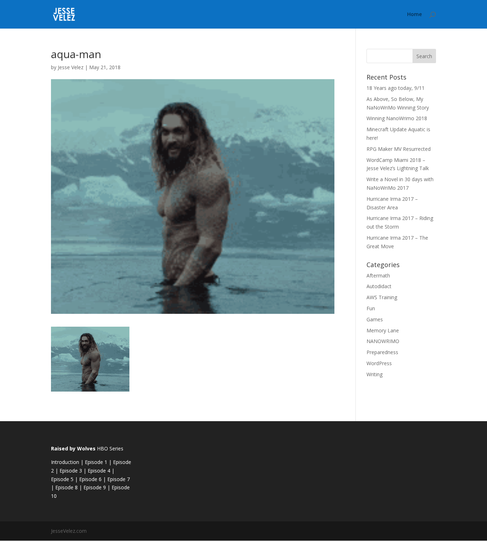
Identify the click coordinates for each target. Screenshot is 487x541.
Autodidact (378, 286)
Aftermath (378, 275)
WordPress (379, 363)
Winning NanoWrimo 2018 (396, 118)
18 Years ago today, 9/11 (395, 88)
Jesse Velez (70, 67)
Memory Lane (382, 330)
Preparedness (382, 352)
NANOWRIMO (382, 341)
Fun (370, 308)
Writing (374, 374)
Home (414, 14)
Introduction (65, 462)
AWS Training (381, 297)
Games (374, 319)
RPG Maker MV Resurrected (398, 149)
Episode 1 (96, 462)
